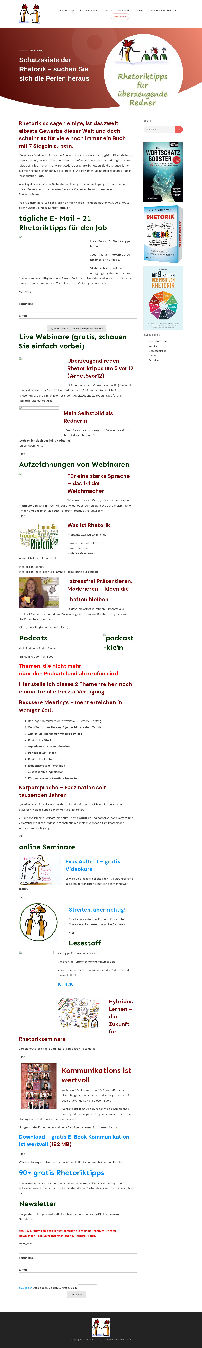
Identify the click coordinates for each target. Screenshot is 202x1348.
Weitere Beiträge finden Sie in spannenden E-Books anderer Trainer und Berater (71, 1162)
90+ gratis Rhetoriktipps (61, 1172)
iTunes (23, 656)
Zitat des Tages (158, 341)
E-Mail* (24, 315)
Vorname (25, 291)
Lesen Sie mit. (109, 1127)
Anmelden (76, 1294)
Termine (154, 360)
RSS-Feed (47, 656)
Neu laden (25, 1288)
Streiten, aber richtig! (97, 909)
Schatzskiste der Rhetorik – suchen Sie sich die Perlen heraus (54, 69)
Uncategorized (157, 350)
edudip (46, 401)
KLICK (65, 984)
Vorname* (26, 1244)
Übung (152, 355)
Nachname (26, 303)
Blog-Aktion (87, 1109)
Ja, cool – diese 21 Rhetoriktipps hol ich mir (76, 328)
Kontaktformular (59, 208)
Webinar (154, 346)
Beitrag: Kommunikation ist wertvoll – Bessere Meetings (65, 721)
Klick (109, 396)
